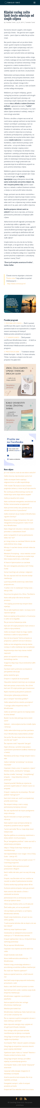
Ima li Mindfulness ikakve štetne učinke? (18, 734)
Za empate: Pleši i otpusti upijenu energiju (19, 1043)
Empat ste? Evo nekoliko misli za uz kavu (19, 1089)
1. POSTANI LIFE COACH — (13, 323)
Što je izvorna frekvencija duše (15, 622)
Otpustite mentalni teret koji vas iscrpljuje (19, 682)
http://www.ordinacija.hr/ (16, 284)
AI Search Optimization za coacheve (17, 562)
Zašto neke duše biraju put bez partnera (19, 730)
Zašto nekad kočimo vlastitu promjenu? (18, 702)
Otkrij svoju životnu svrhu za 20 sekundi (18, 904)
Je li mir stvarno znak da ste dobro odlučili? (20, 472)
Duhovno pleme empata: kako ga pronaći (19, 888)
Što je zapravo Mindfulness (14, 945)
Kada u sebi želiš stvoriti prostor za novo (19, 986)
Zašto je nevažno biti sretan (14, 498)
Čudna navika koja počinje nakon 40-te (18, 884)
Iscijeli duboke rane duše (13, 955)
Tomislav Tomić (10, 22)
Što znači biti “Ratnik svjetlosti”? (15, 971)
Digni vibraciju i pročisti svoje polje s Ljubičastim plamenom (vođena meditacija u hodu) (20, 749)
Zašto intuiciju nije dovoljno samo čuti (18, 476)
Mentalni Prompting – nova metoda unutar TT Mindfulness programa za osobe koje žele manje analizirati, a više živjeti (20, 556)
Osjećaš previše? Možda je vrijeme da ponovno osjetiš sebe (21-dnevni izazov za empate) (19, 786)
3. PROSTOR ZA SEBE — (12, 352)
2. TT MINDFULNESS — (12, 337)
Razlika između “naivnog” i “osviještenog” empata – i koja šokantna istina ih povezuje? (19, 777)
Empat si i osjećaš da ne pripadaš (16, 678)
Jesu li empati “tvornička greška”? (16, 699)
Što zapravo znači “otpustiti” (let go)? (17, 743)
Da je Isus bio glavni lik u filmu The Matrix (19, 594)
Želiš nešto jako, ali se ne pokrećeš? (17, 907)
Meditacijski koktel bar (12, 1008)
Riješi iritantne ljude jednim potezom (17, 692)
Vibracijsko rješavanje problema (16, 695)
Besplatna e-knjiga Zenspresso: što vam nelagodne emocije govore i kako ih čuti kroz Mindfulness (18, 522)
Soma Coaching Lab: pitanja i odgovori (18, 572)
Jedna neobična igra (11, 675)
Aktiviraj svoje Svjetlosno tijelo (15, 929)
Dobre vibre (11, 278)
